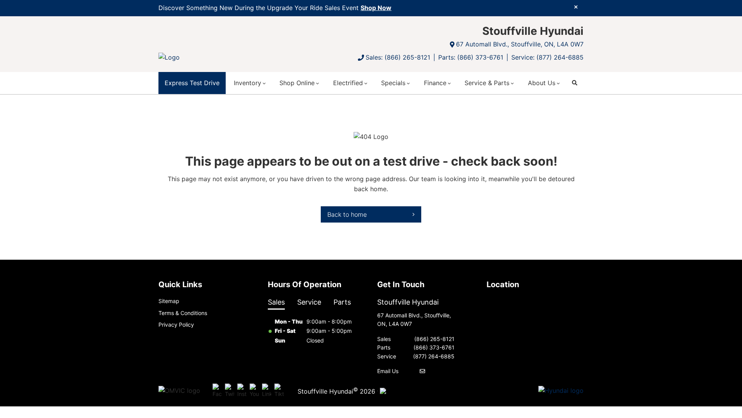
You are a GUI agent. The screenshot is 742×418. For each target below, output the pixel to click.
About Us (541, 83)
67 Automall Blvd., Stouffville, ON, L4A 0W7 (520, 44)
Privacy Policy (176, 324)
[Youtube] (254, 391)
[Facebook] (217, 391)
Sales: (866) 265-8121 (398, 57)
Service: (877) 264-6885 (547, 57)
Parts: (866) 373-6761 (470, 57)
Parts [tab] (342, 302)
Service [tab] (309, 302)
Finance (435, 83)
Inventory (247, 83)
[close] (576, 6)
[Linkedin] (266, 391)
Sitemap (168, 301)
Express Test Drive (192, 83)
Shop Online (297, 83)
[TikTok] (279, 391)
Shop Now (376, 8)
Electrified (348, 83)
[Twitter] (229, 391)
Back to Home (347, 214)
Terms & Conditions (182, 313)
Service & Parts (487, 83)
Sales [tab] (276, 302)
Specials (393, 83)
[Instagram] (242, 391)
